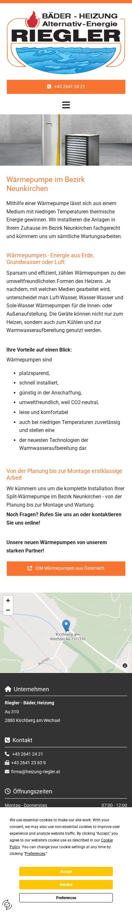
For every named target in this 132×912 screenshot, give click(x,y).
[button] (66, 86)
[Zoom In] (8, 600)
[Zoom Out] (8, 610)
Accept (66, 871)
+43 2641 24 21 (27, 754)
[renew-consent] (7, 905)
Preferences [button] (35, 853)
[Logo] (66, 43)
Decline (66, 885)
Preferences (66, 898)
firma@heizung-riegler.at (35, 771)
